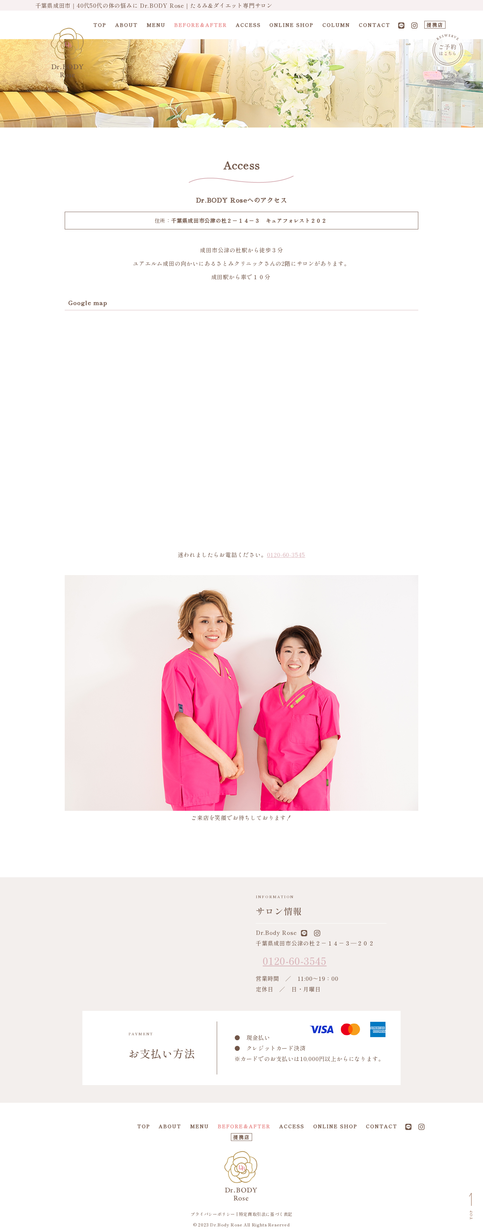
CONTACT (374, 24)
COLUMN (336, 24)
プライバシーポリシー (213, 1214)
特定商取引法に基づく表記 (265, 1214)
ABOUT (126, 24)
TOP (99, 24)
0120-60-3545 (286, 554)
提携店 (434, 24)
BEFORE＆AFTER (200, 24)
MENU (156, 24)
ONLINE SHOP (291, 24)
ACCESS (248, 24)
